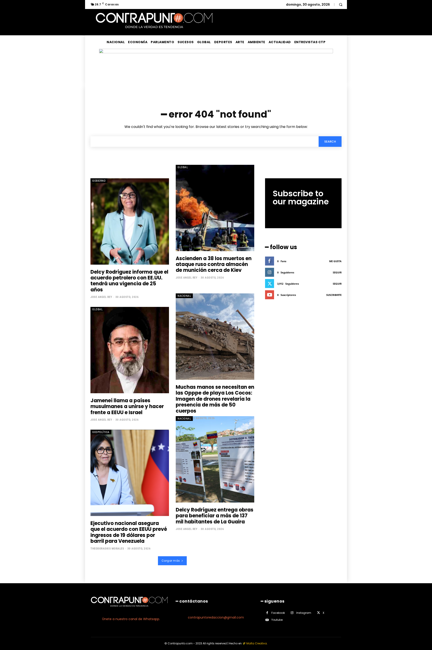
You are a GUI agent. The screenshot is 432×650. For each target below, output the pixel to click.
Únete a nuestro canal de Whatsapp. (131, 619)
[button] (340, 4)
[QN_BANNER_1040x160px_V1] (216, 52)
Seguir (337, 272)
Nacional (184, 295)
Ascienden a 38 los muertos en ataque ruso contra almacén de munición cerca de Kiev (214, 264)
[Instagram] (292, 613)
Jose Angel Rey (101, 297)
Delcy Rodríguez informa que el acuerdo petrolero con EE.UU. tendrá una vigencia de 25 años (129, 280)
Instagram (303, 613)
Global (183, 167)
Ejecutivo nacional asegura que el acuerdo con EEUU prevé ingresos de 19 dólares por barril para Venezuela (128, 532)
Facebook (278, 613)
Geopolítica (101, 432)
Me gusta (335, 261)
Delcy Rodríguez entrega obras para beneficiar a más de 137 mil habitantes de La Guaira (214, 515)
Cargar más (171, 561)
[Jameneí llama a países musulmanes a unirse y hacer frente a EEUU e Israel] (129, 350)
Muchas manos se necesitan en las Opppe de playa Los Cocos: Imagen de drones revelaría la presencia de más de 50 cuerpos (215, 399)
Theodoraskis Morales (107, 548)
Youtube (277, 620)
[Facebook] (267, 613)
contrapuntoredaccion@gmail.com (216, 617)
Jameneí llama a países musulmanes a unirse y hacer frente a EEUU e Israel (127, 406)
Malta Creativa (256, 643)
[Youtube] (267, 620)
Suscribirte (334, 295)
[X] (318, 613)
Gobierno (99, 180)
